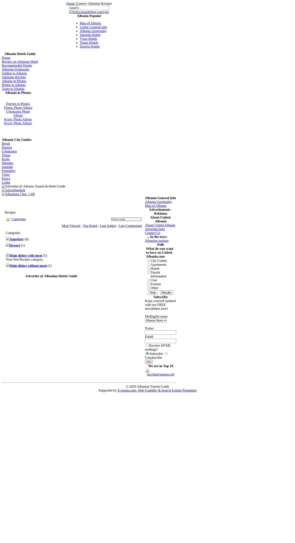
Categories (18, 219)
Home (70, 3)
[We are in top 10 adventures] (160, 371)
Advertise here (155, 229)
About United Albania (160, 225)
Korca (6, 178)
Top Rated (90, 226)
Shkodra (7, 163)
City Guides (159, 261)
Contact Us (152, 233)
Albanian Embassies (15, 69)
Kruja (6, 159)
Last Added (108, 226)
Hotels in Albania (13, 85)
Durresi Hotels (90, 46)
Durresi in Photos (18, 103)
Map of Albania (90, 23)
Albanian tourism (156, 240)
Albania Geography (93, 31)
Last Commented (130, 226)
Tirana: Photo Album (18, 107)
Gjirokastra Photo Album (18, 112)
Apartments (158, 264)
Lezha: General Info (93, 27)
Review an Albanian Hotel (20, 61)
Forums (156, 284)
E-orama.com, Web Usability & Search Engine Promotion (157, 390)
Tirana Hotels (89, 42)
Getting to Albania (14, 73)
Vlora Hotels (88, 39)
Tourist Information (159, 274)
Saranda (7, 167)
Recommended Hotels (17, 65)
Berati (6, 143)
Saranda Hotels (90, 35)
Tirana (6, 155)
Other (154, 288)
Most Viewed (71, 226)
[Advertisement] (51, 202)
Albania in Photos (14, 81)
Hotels (155, 268)
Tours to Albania (13, 89)
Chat (154, 280)
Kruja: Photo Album (18, 118)
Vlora (6, 174)
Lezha (6, 182)
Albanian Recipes (14, 77)
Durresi (7, 147)
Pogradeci (8, 171)
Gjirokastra (9, 151)
